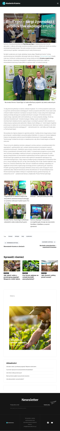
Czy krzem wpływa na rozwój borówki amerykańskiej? (19, 369)
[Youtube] (52, 422)
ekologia (17, 236)
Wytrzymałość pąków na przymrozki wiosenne (17, 376)
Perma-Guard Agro (45, 56)
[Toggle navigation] (49, 3)
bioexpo (10, 236)
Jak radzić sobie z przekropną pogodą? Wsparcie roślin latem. (21, 366)
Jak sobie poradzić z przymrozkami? (15, 379)
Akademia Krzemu (17, 32)
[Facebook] (48, 422)
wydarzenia (29, 236)
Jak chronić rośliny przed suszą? (14, 372)
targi (23, 236)
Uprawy (43, 32)
